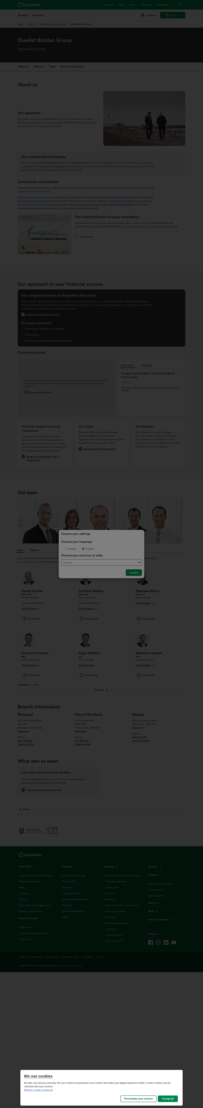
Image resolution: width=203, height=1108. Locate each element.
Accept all (167, 1098)
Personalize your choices (138, 1098)
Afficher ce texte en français (38, 1090)
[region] (101, 1088)
